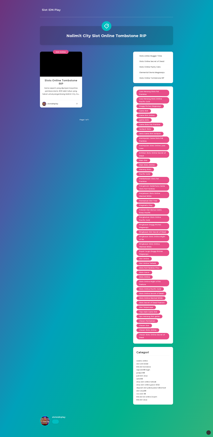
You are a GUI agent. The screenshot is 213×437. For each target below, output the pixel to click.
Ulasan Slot (144, 326)
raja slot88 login (143, 370)
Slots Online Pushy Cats (150, 67)
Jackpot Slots (145, 129)
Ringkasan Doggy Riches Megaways (150, 226)
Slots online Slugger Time (150, 56)
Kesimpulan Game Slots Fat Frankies (151, 139)
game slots (144, 120)
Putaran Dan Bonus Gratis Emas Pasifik (150, 211)
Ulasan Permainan (147, 321)
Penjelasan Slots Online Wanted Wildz (149, 194)
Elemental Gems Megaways (152, 72)
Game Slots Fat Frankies (149, 124)
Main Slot (143, 160)
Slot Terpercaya (146, 307)
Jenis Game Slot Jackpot (150, 134)
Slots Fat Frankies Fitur (149, 268)
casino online (142, 361)
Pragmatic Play (145, 205)
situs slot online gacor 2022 (148, 385)
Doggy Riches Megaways (150, 106)
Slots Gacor (144, 272)
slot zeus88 (141, 391)
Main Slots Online (147, 165)
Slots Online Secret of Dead (151, 61)
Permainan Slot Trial (148, 201)
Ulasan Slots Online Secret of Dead (152, 336)
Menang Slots (145, 169)
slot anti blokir (142, 364)
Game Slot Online (146, 115)
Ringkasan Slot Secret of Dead (152, 232)
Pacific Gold (144, 174)
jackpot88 (140, 373)
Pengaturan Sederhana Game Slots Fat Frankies (152, 187)
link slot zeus (141, 400)
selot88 (139, 379)
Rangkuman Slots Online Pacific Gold (150, 218)
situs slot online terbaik (146, 382)
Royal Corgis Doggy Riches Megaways (151, 252)
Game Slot (143, 111)
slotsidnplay (58, 417)
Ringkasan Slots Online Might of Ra (152, 238)
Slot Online (61, 52)
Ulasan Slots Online (147, 330)
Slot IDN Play (51, 9)
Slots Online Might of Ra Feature (150, 283)
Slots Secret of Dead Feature (151, 303)
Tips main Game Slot (148, 312)
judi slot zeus (142, 376)
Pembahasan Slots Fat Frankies (149, 180)
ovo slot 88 (141, 394)
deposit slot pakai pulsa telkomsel (151, 388)
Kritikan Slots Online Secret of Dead (152, 154)
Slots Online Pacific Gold (150, 289)
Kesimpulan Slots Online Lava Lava (152, 147)
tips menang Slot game (149, 316)
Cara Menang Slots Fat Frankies (149, 93)
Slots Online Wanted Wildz (151, 298)
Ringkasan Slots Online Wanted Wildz (149, 245)
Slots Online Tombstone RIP (61, 82)
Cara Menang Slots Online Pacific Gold (150, 100)
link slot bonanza (143, 367)
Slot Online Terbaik (147, 263)
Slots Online (144, 277)
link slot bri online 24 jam (146, 397)
